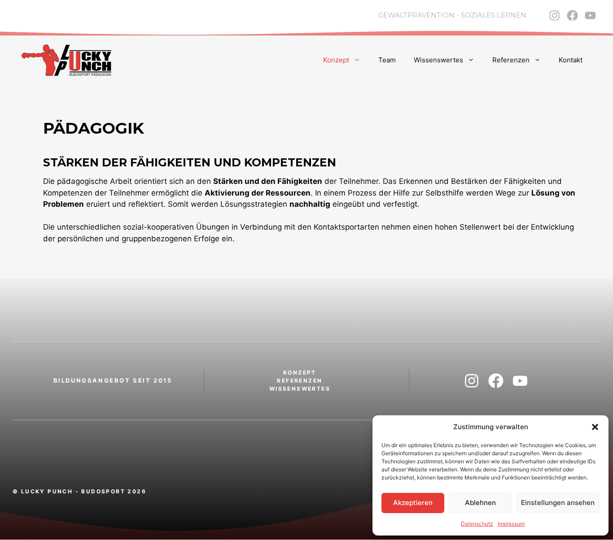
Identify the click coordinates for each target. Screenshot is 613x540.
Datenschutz (477, 523)
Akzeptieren (413, 502)
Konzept (336, 60)
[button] (595, 426)
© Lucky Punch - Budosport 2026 (79, 491)
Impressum (511, 523)
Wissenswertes (438, 60)
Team (387, 60)
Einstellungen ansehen (558, 502)
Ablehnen (480, 502)
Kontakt (570, 60)
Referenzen (511, 60)
